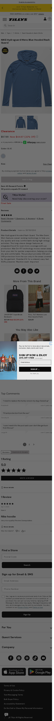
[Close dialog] (51, 343)
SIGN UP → (35, 369)
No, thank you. (34, 373)
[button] (51, 299)
